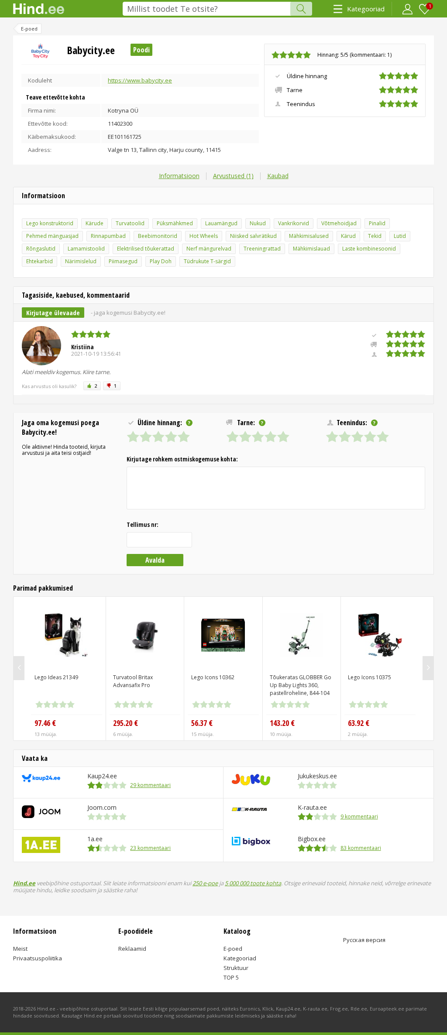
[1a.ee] (41, 851)
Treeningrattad (262, 248)
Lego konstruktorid (49, 223)
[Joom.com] (41, 816)
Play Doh (161, 261)
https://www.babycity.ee (140, 80)
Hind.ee (24, 883)
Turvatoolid (130, 223)
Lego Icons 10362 (212, 677)
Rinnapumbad (108, 236)
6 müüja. (123, 734)
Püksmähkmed (175, 223)
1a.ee (95, 839)
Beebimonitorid (157, 236)
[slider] (291, 55)
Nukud (258, 223)
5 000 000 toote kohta (253, 883)
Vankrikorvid (293, 223)
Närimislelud (80, 261)
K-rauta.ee (312, 807)
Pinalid (377, 223)
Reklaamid (132, 948)
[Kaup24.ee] (41, 780)
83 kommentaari (360, 848)
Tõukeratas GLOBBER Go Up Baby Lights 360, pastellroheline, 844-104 (300, 685)
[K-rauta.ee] (249, 809)
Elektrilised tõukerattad (145, 248)
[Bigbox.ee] (251, 843)
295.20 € (125, 723)
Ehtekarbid (39, 261)
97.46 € (45, 723)
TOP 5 (231, 977)
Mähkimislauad (311, 248)
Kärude (94, 223)
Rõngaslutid (40, 248)
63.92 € (358, 723)
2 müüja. (358, 734)
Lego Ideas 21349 (56, 677)
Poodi (141, 50)
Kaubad (278, 176)
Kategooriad (366, 8)
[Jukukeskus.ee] (251, 783)
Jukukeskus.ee (317, 776)
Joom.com (102, 807)
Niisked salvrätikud (253, 236)
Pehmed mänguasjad (52, 236)
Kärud (348, 236)
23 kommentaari (150, 848)
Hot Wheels (203, 236)
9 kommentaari (359, 816)
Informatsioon (179, 176)
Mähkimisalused (309, 236)
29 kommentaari (150, 785)
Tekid (375, 236)
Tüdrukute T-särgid (207, 261)
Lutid (400, 236)
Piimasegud (123, 261)
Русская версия (364, 940)
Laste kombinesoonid (369, 248)
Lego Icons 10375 (369, 677)
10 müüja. (281, 734)
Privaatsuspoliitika (37, 958)
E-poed (233, 948)
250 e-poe (205, 883)
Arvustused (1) (233, 176)
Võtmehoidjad (339, 223)
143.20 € (282, 723)
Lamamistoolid (86, 248)
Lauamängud (221, 223)
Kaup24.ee (102, 776)
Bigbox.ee (312, 839)
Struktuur (236, 968)
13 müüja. (45, 734)
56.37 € (202, 723)
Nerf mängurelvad (208, 248)
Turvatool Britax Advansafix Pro (133, 681)
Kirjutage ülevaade (53, 312)
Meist (20, 948)
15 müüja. (202, 734)
